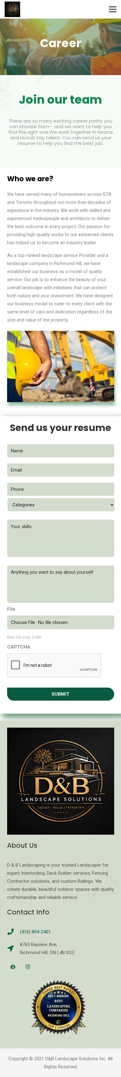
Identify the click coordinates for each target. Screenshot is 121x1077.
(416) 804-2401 (35, 932)
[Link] (12, 9)
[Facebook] (13, 967)
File (11, 609)
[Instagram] (28, 967)
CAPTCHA (18, 647)
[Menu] (112, 9)
